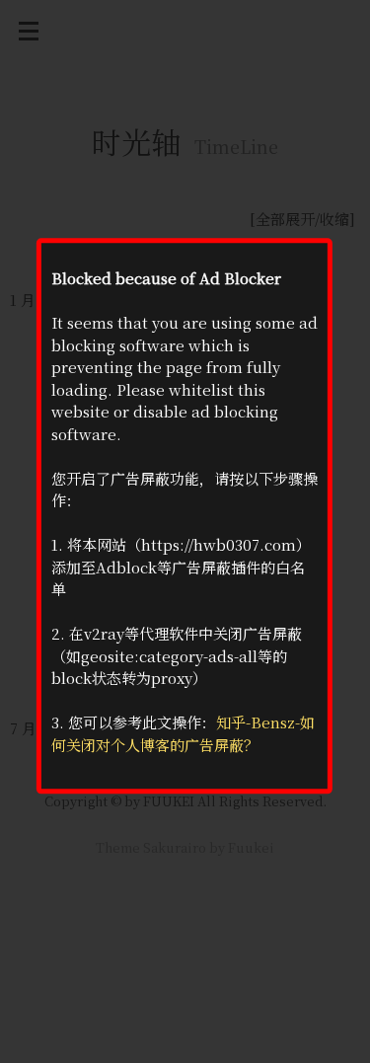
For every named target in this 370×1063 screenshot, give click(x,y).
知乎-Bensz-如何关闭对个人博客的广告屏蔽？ (183, 734)
